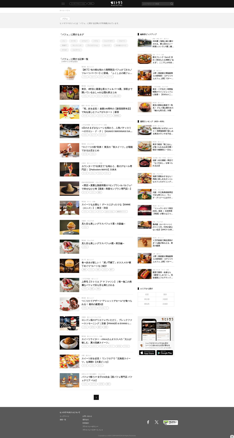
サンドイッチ (77, 45)
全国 (147, 294)
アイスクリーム (93, 45)
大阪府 (165, 299)
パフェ (96, 41)
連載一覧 (63, 420)
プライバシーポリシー (90, 426)
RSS (90, 3)
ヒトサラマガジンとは (78, 3)
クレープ (107, 45)
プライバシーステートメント (93, 430)
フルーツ (122, 41)
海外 (165, 294)
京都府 (165, 304)
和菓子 (64, 45)
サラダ (64, 50)
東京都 (146, 299)
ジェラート (76, 50)
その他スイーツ (121, 45)
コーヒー (85, 41)
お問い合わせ (87, 416)
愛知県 (146, 304)
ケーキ (73, 41)
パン (63, 41)
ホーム (62, 10)
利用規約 (86, 423)
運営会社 (86, 420)
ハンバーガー (108, 41)
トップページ (64, 416)
